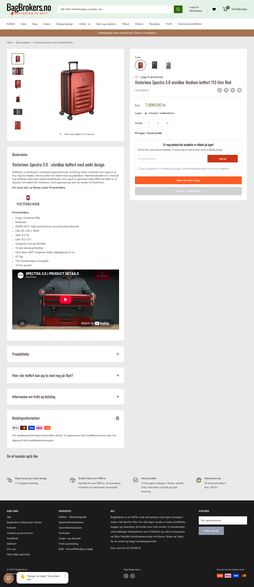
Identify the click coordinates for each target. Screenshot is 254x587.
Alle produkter (23, 42)
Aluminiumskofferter (190, 24)
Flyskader (64, 533)
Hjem (9, 42)
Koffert (11, 24)
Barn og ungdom (106, 24)
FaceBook (12, 538)
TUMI (169, 24)
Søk (9, 517)
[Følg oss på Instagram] (132, 576)
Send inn (222, 158)
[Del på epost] (239, 90)
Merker (139, 24)
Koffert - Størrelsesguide (73, 517)
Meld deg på (211, 531)
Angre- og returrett (70, 538)
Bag (34, 24)
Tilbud (125, 24)
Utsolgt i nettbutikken (188, 191)
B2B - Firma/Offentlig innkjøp (76, 549)
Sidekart (11, 543)
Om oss (11, 549)
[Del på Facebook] (219, 90)
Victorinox (141, 90)
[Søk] (178, 9)
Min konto (195, 11)
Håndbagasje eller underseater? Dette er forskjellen (127, 32)
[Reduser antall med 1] (149, 123)
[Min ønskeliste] (214, 9)
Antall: (139, 123)
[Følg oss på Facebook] (126, 576)
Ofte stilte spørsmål (18, 554)
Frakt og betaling (68, 543)
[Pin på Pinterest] (226, 90)
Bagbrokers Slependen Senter (24, 522)
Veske (46, 24)
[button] (140, 65)
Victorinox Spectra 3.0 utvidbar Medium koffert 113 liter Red (183, 82)
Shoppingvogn (64, 24)
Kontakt (11, 527)
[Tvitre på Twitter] (232, 90)
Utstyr (82, 24)
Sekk (23, 24)
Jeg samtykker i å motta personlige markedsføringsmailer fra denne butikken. (185, 168)
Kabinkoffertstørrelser (71, 522)
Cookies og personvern (20, 533)
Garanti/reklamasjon (70, 527)
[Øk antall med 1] (167, 123)
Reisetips (154, 24)
